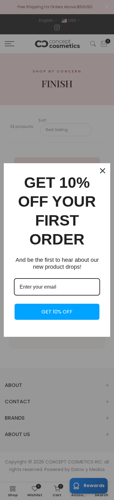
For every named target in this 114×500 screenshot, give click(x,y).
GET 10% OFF (57, 311)
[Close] (102, 170)
